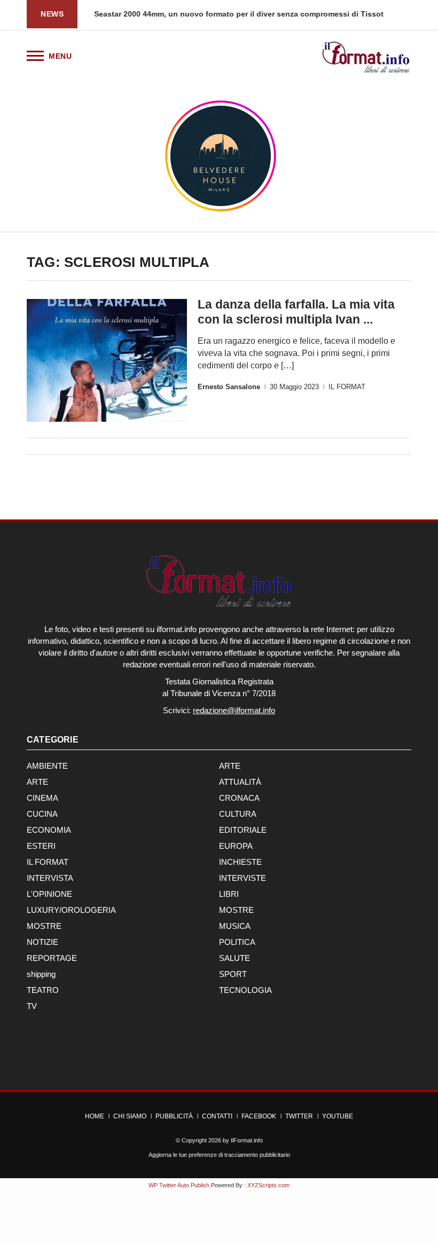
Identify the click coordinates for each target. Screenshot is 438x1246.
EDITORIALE (243, 829)
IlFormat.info (247, 1140)
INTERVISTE (242, 877)
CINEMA (42, 797)
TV (32, 1006)
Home (94, 1116)
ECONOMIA (49, 829)
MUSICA (235, 925)
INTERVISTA (50, 877)
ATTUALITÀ (240, 781)
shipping (41, 974)
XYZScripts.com (268, 1185)
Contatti (217, 1116)
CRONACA (239, 797)
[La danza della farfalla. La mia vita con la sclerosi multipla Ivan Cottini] (107, 360)
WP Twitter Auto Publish (178, 1185)
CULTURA (237, 813)
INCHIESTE (240, 861)
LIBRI (229, 893)
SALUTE (234, 958)
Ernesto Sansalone (229, 387)
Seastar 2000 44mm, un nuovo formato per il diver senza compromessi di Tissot (238, 14)
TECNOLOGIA (245, 990)
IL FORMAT (346, 387)
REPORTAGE (52, 958)
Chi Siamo (129, 1116)
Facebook (258, 1116)
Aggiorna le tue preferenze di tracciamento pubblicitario (219, 1155)
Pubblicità (174, 1116)
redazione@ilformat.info (234, 710)
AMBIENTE (47, 765)
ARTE (229, 765)
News (52, 14)
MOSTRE (236, 909)
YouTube (337, 1116)
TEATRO (43, 990)
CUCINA (42, 813)
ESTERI (41, 845)
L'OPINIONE (49, 893)
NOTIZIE (42, 942)
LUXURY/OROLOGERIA (71, 909)
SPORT (233, 974)
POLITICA (237, 942)
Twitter (299, 1116)
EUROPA (236, 845)
